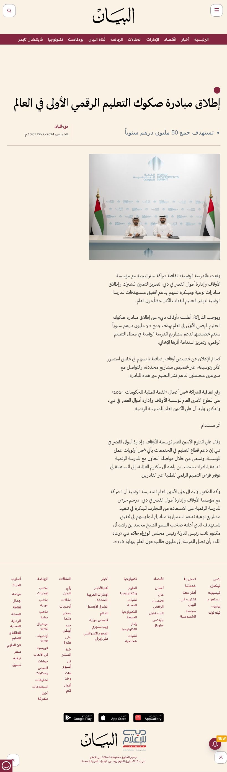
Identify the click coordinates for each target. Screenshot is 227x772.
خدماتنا (190, 585)
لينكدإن (215, 585)
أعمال (159, 588)
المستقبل (156, 613)
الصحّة (16, 614)
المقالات (134, 39)
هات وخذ (68, 675)
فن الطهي (14, 645)
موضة (16, 594)
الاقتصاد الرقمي (158, 603)
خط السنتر (66, 652)
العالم (104, 613)
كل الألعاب (40, 654)
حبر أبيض (67, 627)
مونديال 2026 (42, 626)
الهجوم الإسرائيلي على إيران (96, 636)
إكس (216, 579)
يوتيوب (215, 606)
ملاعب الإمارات (42, 590)
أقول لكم (67, 688)
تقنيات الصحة (132, 602)
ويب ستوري (100, 626)
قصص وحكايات (42, 670)
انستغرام (214, 599)
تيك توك (214, 612)
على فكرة (67, 639)
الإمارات (152, 39)
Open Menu (217, 10)
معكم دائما (67, 615)
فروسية (42, 648)
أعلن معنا (189, 592)
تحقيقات (41, 680)
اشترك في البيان (188, 601)
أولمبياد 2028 (42, 638)
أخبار (185, 39)
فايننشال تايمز (30, 39)
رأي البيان (67, 590)
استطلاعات (40, 687)
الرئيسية (201, 39)
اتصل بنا (190, 579)
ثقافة (17, 607)
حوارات (43, 661)
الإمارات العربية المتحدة (97, 597)
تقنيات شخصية (131, 638)
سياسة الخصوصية (188, 613)
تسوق (16, 665)
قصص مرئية (98, 620)
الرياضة (116, 39)
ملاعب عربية (43, 602)
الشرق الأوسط (98, 606)
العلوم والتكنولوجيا (128, 590)
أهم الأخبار (101, 588)
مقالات (66, 600)
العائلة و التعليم (15, 635)
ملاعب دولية (43, 614)
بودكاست (76, 39)
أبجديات (65, 606)
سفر (17, 651)
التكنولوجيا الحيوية (129, 614)
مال (161, 594)
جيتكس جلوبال (158, 622)
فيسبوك (214, 592)
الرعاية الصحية (15, 623)
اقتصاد (170, 39)
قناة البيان (97, 39)
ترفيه (17, 658)
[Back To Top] (221, 757)
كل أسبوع (67, 663)
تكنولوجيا (55, 39)
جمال (17, 600)
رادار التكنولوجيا (129, 626)
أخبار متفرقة (43, 696)
